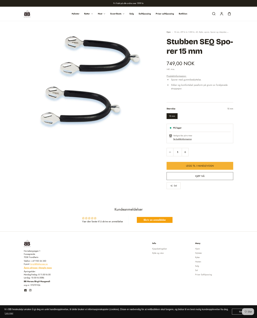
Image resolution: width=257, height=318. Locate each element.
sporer (206, 32)
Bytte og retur (158, 253)
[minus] (170, 152)
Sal (196, 270)
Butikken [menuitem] (183, 13)
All (197, 32)
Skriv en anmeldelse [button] (155, 220)
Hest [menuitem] (100, 13)
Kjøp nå (200, 176)
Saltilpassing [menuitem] (145, 13)
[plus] (185, 152)
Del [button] (175, 185)
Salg (197, 265)
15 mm (176, 32)
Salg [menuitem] (131, 13)
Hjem (169, 32)
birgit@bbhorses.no (39, 264)
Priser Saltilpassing (203, 274)
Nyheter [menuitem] (75, 13)
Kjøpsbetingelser (159, 248)
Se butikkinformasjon (182, 139)
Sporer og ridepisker (218, 32)
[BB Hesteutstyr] (42, 243)
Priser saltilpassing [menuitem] (165, 13)
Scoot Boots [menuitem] (115, 13)
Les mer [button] (9, 313)
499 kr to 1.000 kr (187, 32)
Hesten (198, 261)
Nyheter (198, 253)
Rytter (201, 32)
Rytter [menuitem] (87, 13)
